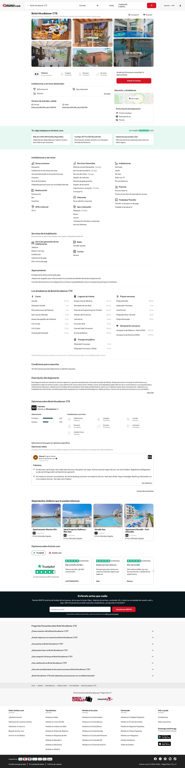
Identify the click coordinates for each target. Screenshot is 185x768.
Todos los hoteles (127, 745)
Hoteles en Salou (52, 717)
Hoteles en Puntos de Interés (131, 722)
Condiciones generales (17, 764)
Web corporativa (164, 722)
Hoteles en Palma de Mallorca (57, 731)
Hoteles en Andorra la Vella (56, 726)
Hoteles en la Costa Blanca (92, 722)
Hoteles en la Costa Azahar (92, 717)
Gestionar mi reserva (17, 726)
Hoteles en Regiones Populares (132, 726)
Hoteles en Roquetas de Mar (56, 735)
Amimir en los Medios (17, 735)
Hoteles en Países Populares (131, 731)
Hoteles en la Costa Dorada (92, 731)
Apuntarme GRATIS (124, 609)
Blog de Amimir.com (16, 731)
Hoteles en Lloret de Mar (55, 722)
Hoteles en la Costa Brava (92, 726)
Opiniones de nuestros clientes (20, 722)
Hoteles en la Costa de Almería (94, 745)
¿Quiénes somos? (15, 717)
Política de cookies (54, 764)
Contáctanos (163, 717)
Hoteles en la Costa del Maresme (94, 735)
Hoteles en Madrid (53, 749)
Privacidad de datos (36, 764)
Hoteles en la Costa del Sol (92, 740)
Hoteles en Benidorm (54, 740)
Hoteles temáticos (128, 740)
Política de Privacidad (112, 614)
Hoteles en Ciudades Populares (132, 717)
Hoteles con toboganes (129, 735)
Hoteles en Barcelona (54, 745)
